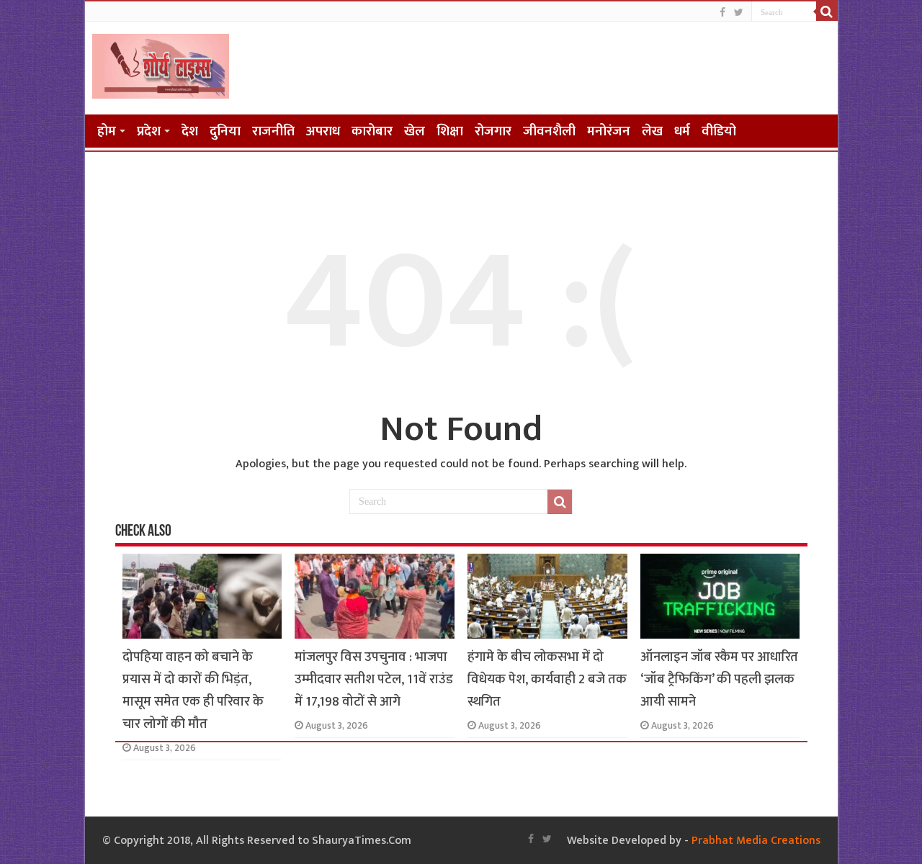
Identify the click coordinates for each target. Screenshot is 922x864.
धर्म (682, 131)
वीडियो (719, 131)
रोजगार (493, 131)
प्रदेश (149, 131)
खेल (414, 131)
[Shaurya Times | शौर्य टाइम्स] (160, 63)
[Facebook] (722, 12)
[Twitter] (739, 12)
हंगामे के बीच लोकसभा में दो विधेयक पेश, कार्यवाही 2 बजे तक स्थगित (547, 679)
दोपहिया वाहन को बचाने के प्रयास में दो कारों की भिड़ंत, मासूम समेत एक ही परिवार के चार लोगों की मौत (193, 690)
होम (106, 131)
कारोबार (372, 131)
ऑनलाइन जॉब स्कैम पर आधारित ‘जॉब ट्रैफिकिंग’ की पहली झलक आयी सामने (719, 679)
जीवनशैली (549, 131)
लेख (652, 131)
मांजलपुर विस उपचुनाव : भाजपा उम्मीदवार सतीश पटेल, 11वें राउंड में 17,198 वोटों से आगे (374, 679)
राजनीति (273, 131)
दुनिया (225, 131)
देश (190, 131)
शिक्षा (450, 131)
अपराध (323, 131)
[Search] (827, 11)
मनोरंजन (608, 131)
